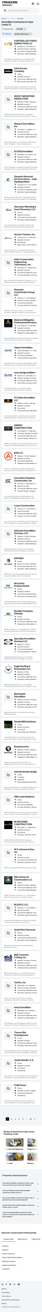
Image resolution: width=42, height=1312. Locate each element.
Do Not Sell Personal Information (11, 1300)
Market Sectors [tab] (22, 1239)
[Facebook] (6, 1284)
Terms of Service (6, 1296)
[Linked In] (2, 1284)
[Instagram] (14, 1284)
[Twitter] (10, 1284)
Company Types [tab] (8, 1239)
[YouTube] (19, 1284)
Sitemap (4, 1303)
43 (31, 1119)
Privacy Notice (6, 1292)
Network (7, 5)
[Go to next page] (34, 1119)
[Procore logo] (10, 2)
